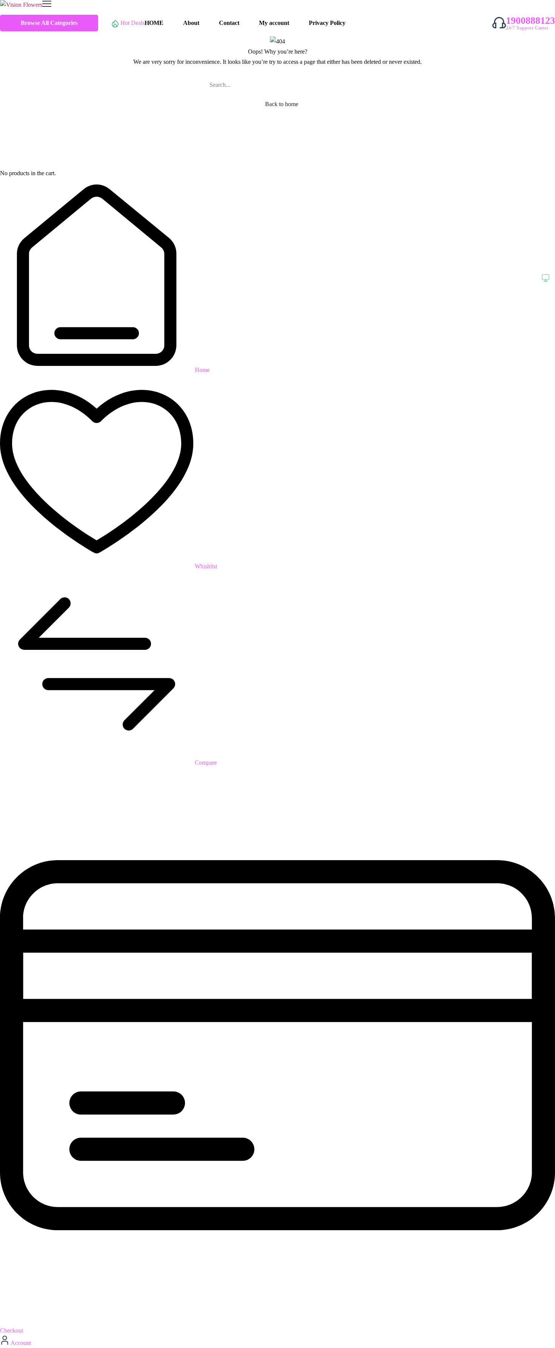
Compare (205, 762)
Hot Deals (132, 23)
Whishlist (205, 566)
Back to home (281, 104)
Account (20, 1343)
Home (201, 370)
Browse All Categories (49, 23)
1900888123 (530, 21)
